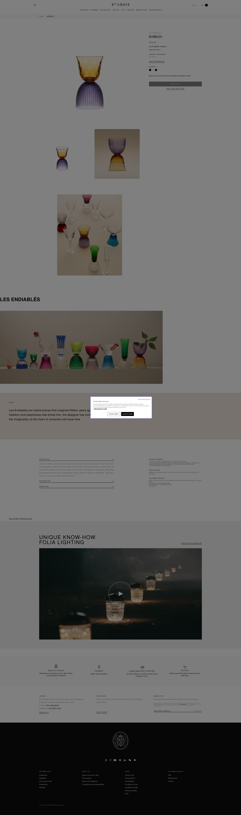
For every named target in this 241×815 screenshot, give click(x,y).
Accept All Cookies (127, 414)
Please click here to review (100, 409)
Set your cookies (113, 414)
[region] (121, 407)
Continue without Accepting (144, 399)
